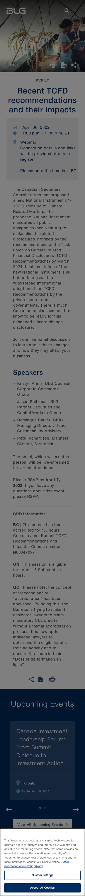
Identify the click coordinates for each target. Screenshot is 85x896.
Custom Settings (42, 875)
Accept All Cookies (42, 887)
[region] (42, 862)
